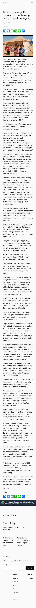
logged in (16, 527)
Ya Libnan (6, 3)
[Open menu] (32, 3)
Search (5, 565)
